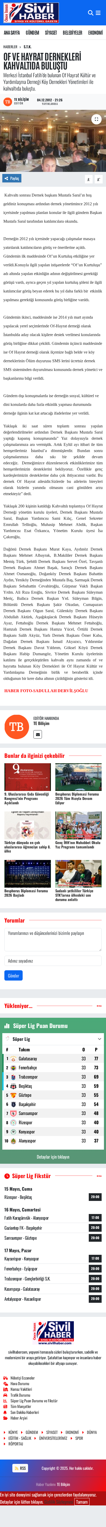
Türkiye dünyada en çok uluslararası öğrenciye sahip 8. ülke (27, 847)
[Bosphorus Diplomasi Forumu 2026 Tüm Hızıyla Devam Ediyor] (78, 776)
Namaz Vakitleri (21, 1389)
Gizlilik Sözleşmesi (58, 1502)
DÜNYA (92, 1432)
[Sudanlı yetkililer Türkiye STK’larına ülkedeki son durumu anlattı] (78, 873)
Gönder (13, 975)
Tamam (82, 1502)
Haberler (10, 46)
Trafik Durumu (20, 1395)
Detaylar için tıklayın (53, 1156)
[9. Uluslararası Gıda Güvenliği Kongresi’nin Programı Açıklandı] (27, 776)
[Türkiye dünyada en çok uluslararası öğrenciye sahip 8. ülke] (27, 824)
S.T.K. (27, 46)
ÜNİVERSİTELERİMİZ (53, 1438)
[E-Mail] (37, 734)
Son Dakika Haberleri (25, 1412)
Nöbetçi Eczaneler (23, 1378)
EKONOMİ (95, 32)
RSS (22, 1468)
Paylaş (14, 178)
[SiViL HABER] (31, 12)
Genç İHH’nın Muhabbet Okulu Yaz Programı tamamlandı (77, 844)
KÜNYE (13, 1432)
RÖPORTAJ (15, 1443)
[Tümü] (99, 1005)
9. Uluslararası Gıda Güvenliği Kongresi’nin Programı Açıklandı (26, 798)
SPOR (79, 1438)
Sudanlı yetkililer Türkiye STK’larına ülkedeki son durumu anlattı (74, 895)
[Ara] (90, 12)
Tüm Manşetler (21, 1406)
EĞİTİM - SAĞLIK (19, 1438)
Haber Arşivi (19, 1418)
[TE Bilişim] (16, 726)
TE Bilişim (41, 723)
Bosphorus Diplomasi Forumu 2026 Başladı (26, 893)
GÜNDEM (32, 32)
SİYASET (51, 32)
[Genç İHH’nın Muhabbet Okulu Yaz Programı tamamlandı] (78, 824)
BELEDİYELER (72, 32)
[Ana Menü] (98, 12)
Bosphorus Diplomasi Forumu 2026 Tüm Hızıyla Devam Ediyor (77, 798)
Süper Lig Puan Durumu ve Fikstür (34, 1400)
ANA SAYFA (12, 32)
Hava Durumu (20, 1383)
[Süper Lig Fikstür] (99, 1175)
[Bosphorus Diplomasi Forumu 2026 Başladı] (27, 873)
